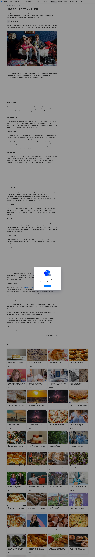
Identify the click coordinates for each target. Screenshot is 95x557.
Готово (47, 285)
